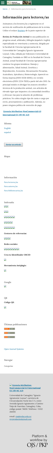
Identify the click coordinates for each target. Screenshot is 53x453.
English (7, 128)
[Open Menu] (2, 2)
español (7, 132)
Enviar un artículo (13, 144)
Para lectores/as (11, 182)
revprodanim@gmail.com (21, 419)
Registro (21, 30)
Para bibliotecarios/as (13, 190)
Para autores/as (11, 186)
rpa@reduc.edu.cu (23, 416)
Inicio (5, 9)
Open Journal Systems (14, 349)
